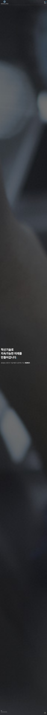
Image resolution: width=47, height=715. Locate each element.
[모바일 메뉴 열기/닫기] (45, 2)
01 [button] (1, 710)
